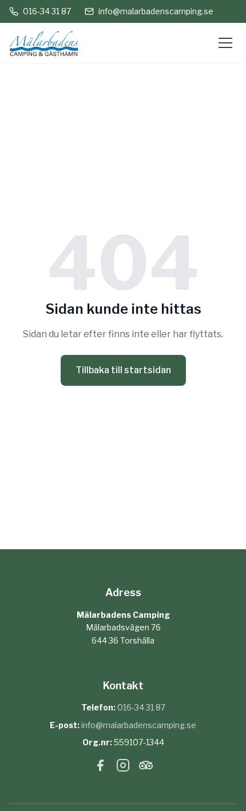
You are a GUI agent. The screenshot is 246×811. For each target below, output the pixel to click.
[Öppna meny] (225, 42)
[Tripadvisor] (146, 767)
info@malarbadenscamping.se (155, 11)
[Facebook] (100, 767)
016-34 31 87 (47, 11)
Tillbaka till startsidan (123, 370)
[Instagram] (123, 767)
